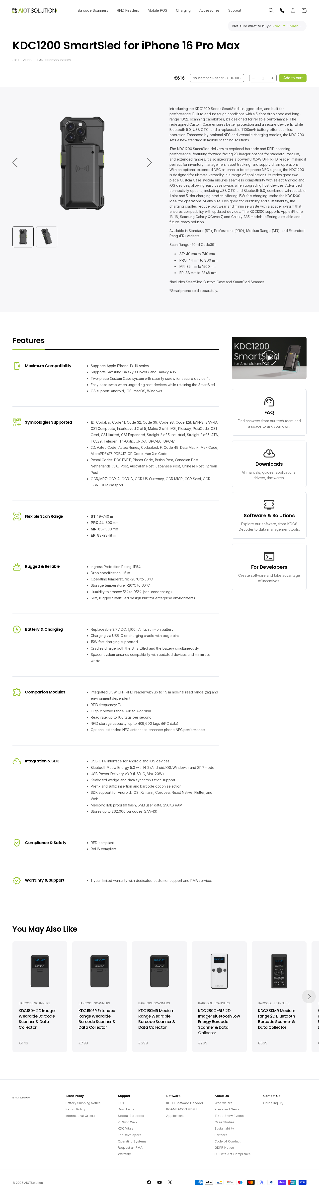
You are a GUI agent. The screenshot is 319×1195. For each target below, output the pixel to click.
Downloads (126, 1109)
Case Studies (224, 1122)
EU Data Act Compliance (233, 1154)
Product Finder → (287, 26)
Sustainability (224, 1128)
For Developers (129, 1135)
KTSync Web (127, 1122)
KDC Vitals (126, 1128)
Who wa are (224, 1103)
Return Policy (75, 1109)
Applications (175, 1116)
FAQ (121, 1103)
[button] (92, 10)
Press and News (227, 1109)
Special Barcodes (131, 1116)
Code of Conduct (227, 1141)
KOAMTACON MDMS (181, 1109)
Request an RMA (130, 1147)
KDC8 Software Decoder (184, 1103)
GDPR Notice (224, 1147)
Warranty (124, 1154)
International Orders (80, 1116)
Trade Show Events (229, 1116)
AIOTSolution (33, 1183)
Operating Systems (132, 1141)
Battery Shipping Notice (83, 1103)
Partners (221, 1135)
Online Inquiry (273, 1103)
